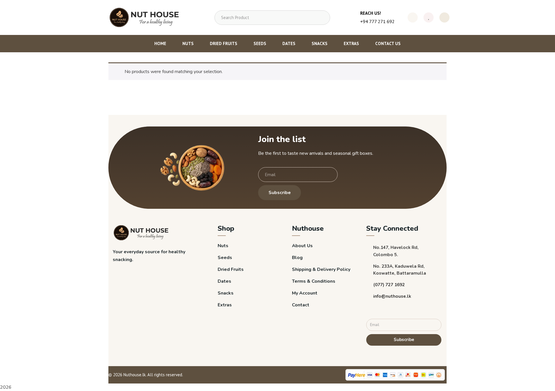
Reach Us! (370, 13)
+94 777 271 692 (377, 21)
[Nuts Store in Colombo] (146, 17)
